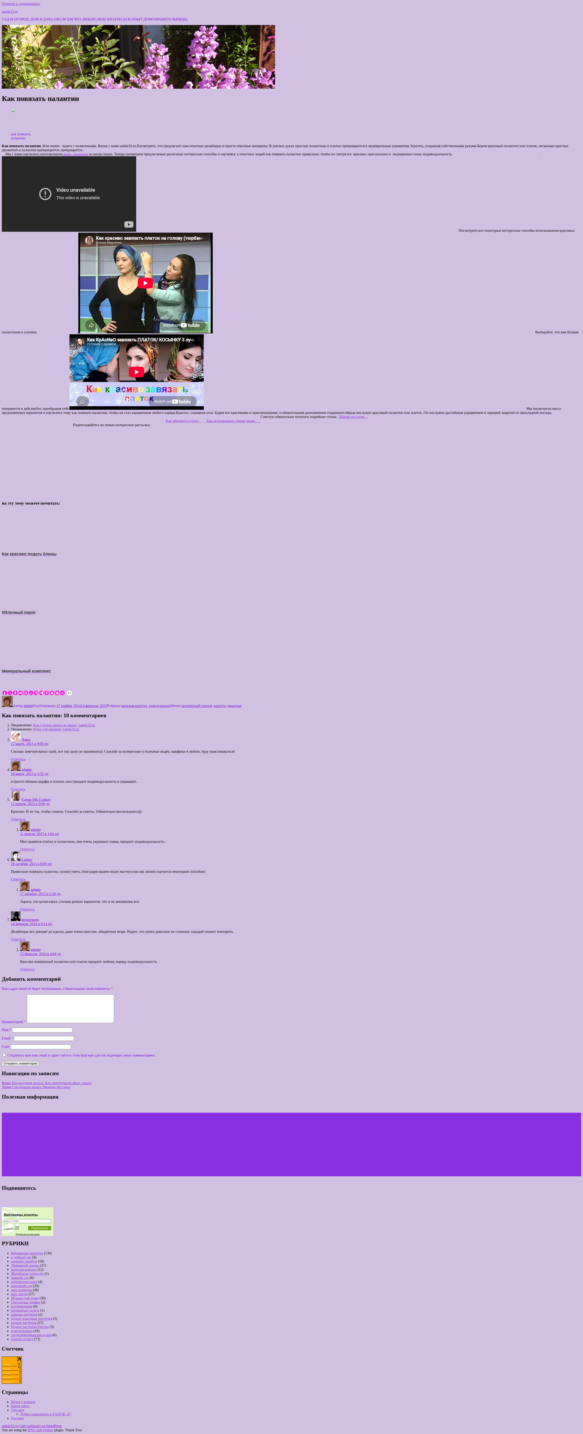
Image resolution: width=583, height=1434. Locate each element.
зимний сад (20, 1278)
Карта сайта (20, 1406)
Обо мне (17, 1410)
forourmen (29, 920)
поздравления (21, 1306)
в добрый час (21, 1257)
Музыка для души (25, 1298)
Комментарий (14, 1022)
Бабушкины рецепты (21, 1214)
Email (7, 1038)
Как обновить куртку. (183, 421)
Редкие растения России (30, 1327)
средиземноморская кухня (31, 1335)
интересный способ (197, 706)
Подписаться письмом (28, 1234)
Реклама (17, 1418)
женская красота (134, 706)
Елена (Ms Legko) (35, 800)
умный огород (22, 1339)
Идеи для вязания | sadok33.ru (56, 729)
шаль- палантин (75, 154)
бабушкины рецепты (27, 1253)
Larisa (26, 860)
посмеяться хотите (25, 1310)
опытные (235, 706)
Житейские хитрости (27, 1274)
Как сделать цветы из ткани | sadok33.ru (64, 725)
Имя (6, 1030)
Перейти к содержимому (21, 4)
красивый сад (21, 1286)
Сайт (6, 1047)
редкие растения (23, 1323)
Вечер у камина (23, 1402)
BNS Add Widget (40, 1430)
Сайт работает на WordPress (40, 1426)
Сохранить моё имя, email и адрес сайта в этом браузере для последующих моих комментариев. (81, 1055)
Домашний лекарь (25, 1265)
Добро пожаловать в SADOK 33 (45, 1414)
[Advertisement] (291, 462)
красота (220, 706)
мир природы (21, 1290)
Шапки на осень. (353, 417)
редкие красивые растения (31, 1319)
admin (28, 706)
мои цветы (19, 1294)
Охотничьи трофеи (25, 1302)
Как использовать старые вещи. (233, 421)
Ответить (18, 759)
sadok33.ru (10, 11)
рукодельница (159, 706)
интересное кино (24, 1282)
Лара (25, 740)
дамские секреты (24, 1261)
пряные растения (24, 1314)
